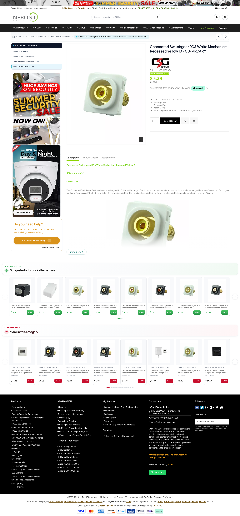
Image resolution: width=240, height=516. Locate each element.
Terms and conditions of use (70, 414)
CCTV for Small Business (69, 453)
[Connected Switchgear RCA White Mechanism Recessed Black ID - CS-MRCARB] (78, 290)
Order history (110, 417)
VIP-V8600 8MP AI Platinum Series (27, 434)
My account (109, 410)
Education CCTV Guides (68, 467)
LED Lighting (17, 472)
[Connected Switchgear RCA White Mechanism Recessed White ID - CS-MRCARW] (189, 290)
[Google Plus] (212, 407)
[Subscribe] (226, 421)
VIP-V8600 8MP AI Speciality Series (27, 437)
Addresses (108, 414)
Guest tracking (110, 421)
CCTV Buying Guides (67, 446)
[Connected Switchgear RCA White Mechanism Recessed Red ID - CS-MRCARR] (133, 290)
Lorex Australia (18, 462)
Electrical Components (26, 46)
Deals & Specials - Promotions (25, 414)
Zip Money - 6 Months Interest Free (73, 428)
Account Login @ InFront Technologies (121, 407)
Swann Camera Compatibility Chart (73, 431)
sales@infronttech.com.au (163, 422)
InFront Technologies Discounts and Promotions (27, 419)
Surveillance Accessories (23, 479)
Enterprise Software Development (119, 436)
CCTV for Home (65, 450)
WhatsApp (159, 472)
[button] (20, 28)
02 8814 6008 (159, 8)
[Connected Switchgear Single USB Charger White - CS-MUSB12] (22, 352)
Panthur (157, 505)
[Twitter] (202, 407)
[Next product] (226, 37)
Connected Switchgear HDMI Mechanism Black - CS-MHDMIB (21, 306)
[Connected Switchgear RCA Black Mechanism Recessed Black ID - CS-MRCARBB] (106, 290)
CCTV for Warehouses (67, 460)
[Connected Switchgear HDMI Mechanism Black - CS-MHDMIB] (22, 290)
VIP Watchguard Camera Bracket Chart (75, 435)
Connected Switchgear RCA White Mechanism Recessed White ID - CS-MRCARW (189, 306)
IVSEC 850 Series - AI (21, 423)
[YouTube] (222, 407)
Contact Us (172, 8)
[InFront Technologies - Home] (25, 16)
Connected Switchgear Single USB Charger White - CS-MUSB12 (22, 371)
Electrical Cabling (20, 51)
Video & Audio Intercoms (22, 441)
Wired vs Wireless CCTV (68, 464)
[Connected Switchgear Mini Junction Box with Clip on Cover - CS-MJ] (50, 290)
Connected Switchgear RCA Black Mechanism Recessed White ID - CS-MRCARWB (216, 306)
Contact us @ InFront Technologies (119, 424)
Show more (76, 252)
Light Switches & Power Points (26, 61)
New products (18, 407)
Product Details (90, 157)
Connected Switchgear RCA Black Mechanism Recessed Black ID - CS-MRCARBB (105, 306)
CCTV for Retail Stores (68, 457)
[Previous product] (219, 37)
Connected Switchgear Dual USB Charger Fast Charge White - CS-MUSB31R (159, 371)
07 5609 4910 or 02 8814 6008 (164, 417)
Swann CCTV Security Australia (26, 445)
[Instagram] (207, 407)
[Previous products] (5, 296)
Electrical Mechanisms (23, 66)
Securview (16, 458)
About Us (62, 407)
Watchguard (17, 455)
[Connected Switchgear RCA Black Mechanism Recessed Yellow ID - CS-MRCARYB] (50, 352)
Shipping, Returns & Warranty (71, 410)
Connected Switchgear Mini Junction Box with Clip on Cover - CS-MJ (50, 306)
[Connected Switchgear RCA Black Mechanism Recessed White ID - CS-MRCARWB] (217, 290)
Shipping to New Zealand (69, 424)
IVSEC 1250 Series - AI (21, 430)
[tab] (119, 318)
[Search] (157, 17)
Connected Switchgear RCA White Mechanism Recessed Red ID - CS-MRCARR (133, 306)
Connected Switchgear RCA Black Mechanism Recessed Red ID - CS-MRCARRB (161, 306)
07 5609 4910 (144, 8)
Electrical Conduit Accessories (25, 56)
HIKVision (16, 451)
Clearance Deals (19, 410)
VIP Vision (16, 448)
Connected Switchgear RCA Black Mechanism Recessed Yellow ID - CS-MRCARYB (50, 371)
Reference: (155, 70)
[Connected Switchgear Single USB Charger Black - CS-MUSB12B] (217, 352)
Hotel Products (18, 486)
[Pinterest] (217, 407)
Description (73, 157)
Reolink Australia (19, 465)
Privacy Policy (64, 417)
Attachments (108, 157)
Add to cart (172, 121)
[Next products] (235, 296)
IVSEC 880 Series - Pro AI (23, 427)
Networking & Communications (26, 469)
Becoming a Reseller (67, 421)
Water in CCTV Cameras (68, 470)
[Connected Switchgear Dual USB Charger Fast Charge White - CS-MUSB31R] (161, 352)
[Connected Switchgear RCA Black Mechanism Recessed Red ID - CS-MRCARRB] (161, 290)
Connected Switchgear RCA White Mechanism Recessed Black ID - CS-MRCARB (77, 306)
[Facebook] (197, 407)
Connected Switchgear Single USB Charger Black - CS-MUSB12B (216, 371)
